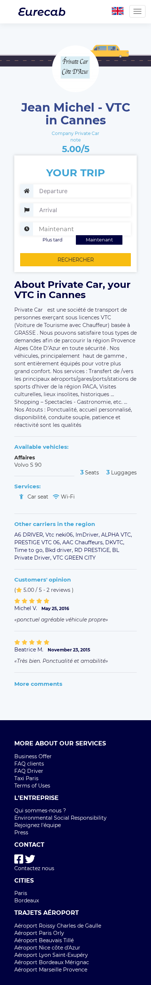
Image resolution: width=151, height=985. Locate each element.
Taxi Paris (26, 778)
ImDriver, (88, 534)
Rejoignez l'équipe (37, 825)
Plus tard (53, 240)
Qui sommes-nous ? (40, 810)
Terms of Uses (32, 785)
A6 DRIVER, (29, 534)
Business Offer (33, 756)
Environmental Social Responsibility (60, 818)
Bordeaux (26, 900)
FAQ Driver (28, 771)
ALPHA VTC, (116, 534)
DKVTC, (114, 542)
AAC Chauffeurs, (83, 542)
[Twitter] (30, 859)
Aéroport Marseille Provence (50, 969)
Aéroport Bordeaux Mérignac (51, 962)
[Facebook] (18, 859)
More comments (38, 683)
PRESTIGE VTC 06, (38, 542)
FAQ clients (29, 763)
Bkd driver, (59, 550)
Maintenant (99, 240)
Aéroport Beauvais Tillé (44, 940)
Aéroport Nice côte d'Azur (47, 947)
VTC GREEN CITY (74, 557)
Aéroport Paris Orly (39, 933)
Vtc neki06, (60, 534)
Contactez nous (34, 868)
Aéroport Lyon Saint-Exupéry (51, 955)
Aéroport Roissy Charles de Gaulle (57, 925)
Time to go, (29, 550)
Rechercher (76, 259)
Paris (20, 893)
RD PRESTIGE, (93, 550)
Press (21, 832)
